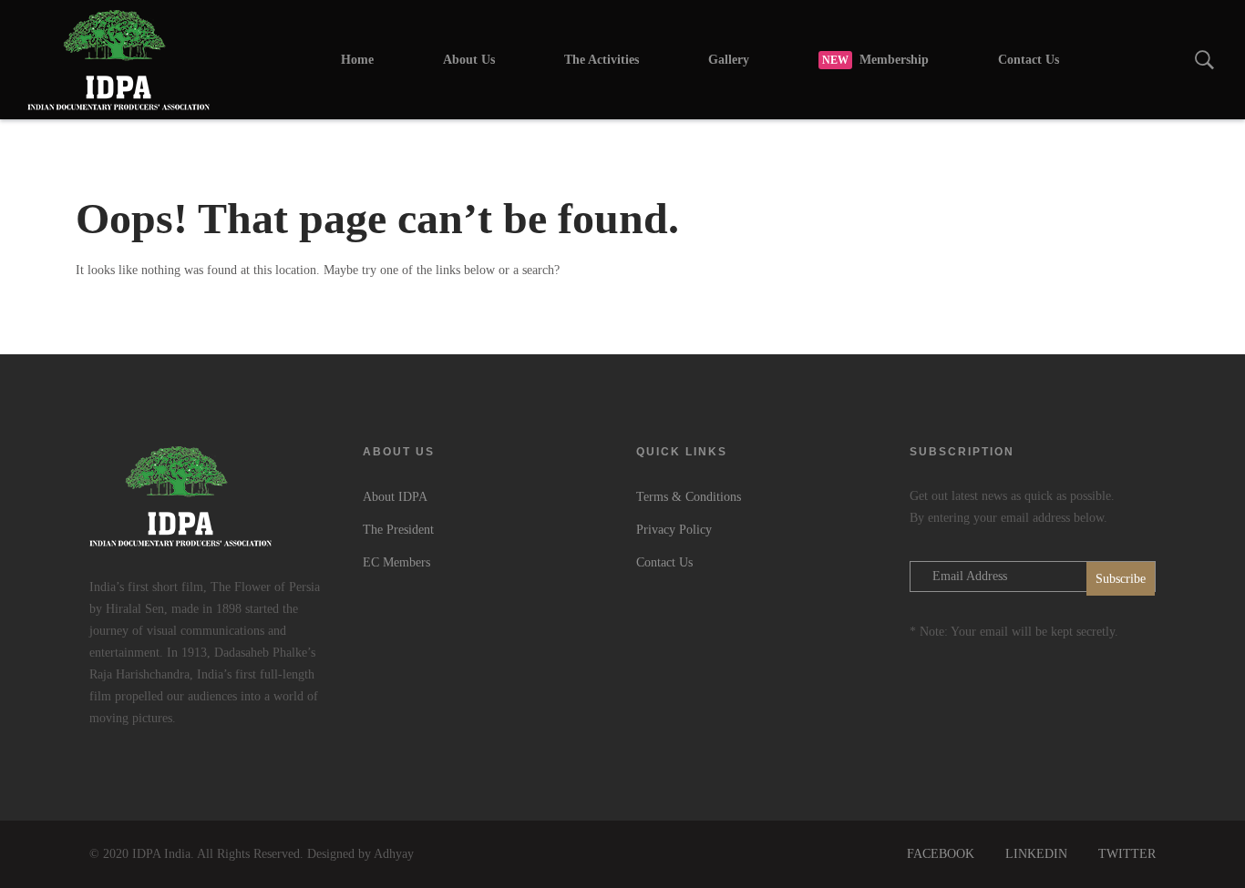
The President (398, 529)
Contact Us (1028, 59)
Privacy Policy (674, 529)
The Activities (601, 59)
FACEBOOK (940, 854)
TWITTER (1127, 854)
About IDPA (395, 497)
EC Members (396, 562)
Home (357, 59)
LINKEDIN (1036, 854)
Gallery (728, 59)
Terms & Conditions (688, 497)
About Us (469, 59)
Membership (875, 59)
